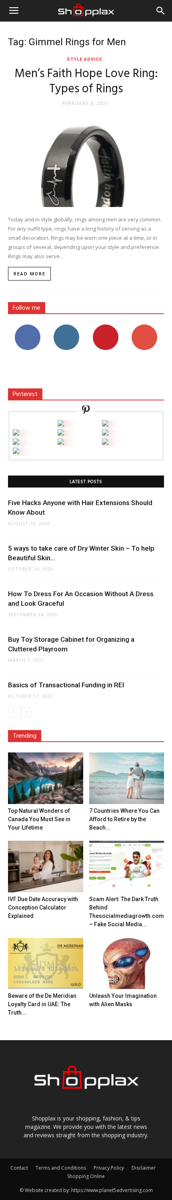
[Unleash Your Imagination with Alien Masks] (126, 963)
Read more (30, 274)
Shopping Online (86, 1176)
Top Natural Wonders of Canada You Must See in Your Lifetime (39, 819)
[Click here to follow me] (86, 411)
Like (27, 327)
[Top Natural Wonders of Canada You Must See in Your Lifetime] (45, 778)
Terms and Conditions (61, 1167)
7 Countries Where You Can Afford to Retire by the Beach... (124, 819)
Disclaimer (144, 1167)
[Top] (16, 452)
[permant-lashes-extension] (61, 442)
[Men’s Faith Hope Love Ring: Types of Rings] (86, 159)
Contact (19, 1167)
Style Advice (84, 59)
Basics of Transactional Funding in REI (66, 685)
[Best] (105, 442)
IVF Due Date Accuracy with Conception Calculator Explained (43, 907)
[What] (61, 424)
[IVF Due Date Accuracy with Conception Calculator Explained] (45, 866)
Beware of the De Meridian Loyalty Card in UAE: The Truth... (42, 1004)
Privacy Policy (109, 1167)
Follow (66, 327)
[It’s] (16, 442)
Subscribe (144, 327)
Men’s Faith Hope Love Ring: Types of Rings (86, 81)
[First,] (16, 433)
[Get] (105, 424)
